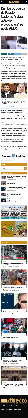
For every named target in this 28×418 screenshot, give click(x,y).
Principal (10, 160)
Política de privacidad (9, 409)
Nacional (10, 33)
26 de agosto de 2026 (15, 266)
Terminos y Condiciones (17, 409)
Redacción (6, 266)
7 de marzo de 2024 (4, 33)
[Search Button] (25, 168)
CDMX (4, 334)
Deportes (4, 261)
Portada (13, 33)
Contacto (2, 409)
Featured (5, 160)
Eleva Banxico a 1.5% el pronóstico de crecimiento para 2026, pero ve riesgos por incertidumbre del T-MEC (13, 386)
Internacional (5, 285)
